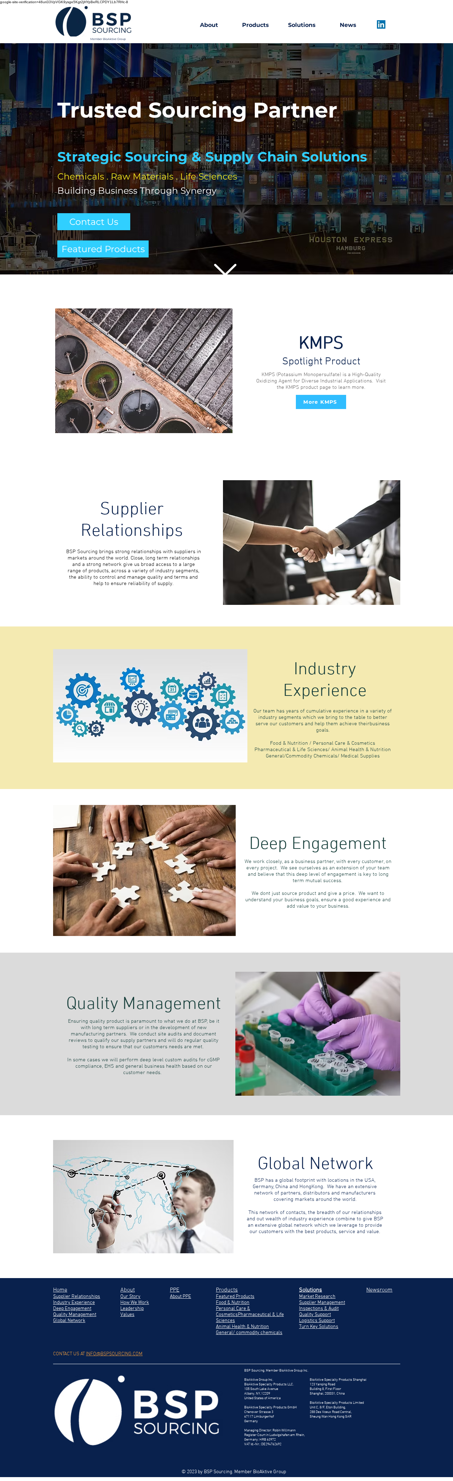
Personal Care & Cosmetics (233, 1312)
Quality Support (315, 1315)
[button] (93, 221)
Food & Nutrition (233, 1303)
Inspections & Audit (319, 1309)
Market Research (317, 1297)
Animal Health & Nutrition (242, 1327)
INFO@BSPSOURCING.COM (114, 1354)
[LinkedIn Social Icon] (381, 24)
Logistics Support (317, 1321)
